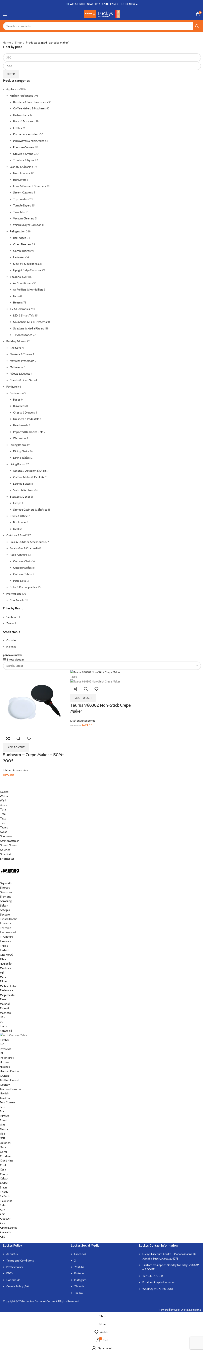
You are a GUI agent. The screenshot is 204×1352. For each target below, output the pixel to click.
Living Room (17, 464)
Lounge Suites (22, 483)
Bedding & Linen (16, 341)
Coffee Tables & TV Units (28, 477)
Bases (17, 399)
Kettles (17, 128)
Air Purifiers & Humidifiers (28, 289)
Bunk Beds (19, 406)
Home (7, 42)
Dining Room (18, 445)
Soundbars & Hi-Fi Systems (30, 322)
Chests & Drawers (24, 412)
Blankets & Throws (21, 354)
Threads (79, 1286)
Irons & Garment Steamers (29, 186)
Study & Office (19, 516)
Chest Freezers (22, 244)
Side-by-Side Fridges (26, 264)
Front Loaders (21, 173)
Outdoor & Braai (16, 535)
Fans (16, 296)
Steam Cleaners (23, 192)
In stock (11, 647)
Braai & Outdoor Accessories (27, 542)
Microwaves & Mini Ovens (28, 141)
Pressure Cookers (24, 147)
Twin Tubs (19, 212)
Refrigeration (18, 231)
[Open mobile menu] (5, 14)
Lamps (17, 503)
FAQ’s (9, 1273)
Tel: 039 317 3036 (153, 1276)
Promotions (13, 593)
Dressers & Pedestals (26, 419)
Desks (17, 529)
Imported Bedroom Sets (28, 432)
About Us (12, 1254)
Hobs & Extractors (24, 121)
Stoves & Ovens (23, 154)
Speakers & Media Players (28, 328)
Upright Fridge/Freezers (27, 270)
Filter (11, 74)
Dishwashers (21, 115)
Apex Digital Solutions (187, 1309)
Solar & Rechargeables (23, 587)
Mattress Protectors (22, 361)
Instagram (80, 1280)
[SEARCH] (197, 26)
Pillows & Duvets (20, 373)
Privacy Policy (14, 1267)
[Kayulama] (99, 1014)
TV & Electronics (20, 309)
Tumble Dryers (22, 205)
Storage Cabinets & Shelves (30, 509)
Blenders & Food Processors (30, 102)
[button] (16, 747)
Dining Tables (21, 457)
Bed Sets (15, 348)
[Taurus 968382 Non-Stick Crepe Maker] (95, 672)
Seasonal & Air (18, 277)
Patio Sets (19, 580)
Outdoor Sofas (22, 567)
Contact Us (13, 1280)
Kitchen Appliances (21, 95)
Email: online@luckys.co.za (158, 1282)
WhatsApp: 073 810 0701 (157, 1289)
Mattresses (17, 367)
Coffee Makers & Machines (29, 108)
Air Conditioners (23, 283)
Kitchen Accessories (25, 134)
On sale (11, 640)
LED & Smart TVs (23, 315)
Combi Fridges (22, 251)
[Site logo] (102, 14)
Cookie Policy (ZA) (17, 1286)
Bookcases (20, 522)
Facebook (80, 1254)
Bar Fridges (19, 238)
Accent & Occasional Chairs (30, 470)
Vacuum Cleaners (23, 218)
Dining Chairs (21, 451)
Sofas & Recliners (24, 490)
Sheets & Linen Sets (22, 380)
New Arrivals (17, 600)
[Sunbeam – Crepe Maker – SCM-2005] (34, 701)
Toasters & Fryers (23, 160)
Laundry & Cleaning (21, 167)
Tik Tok (78, 1293)
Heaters (18, 302)
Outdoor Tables (22, 574)
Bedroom (16, 393)
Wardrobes (19, 438)
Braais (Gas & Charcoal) (24, 548)
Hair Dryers (19, 180)
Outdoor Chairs (22, 561)
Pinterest (79, 1273)
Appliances (13, 89)
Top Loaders (21, 199)
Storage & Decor (20, 496)
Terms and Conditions (20, 1260)
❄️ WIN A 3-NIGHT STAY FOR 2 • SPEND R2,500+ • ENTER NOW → (102, 3)
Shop (18, 42)
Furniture (11, 386)
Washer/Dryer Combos (27, 225)
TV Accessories (22, 335)
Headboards (20, 425)
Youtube (79, 1267)
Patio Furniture (18, 554)
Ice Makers (19, 257)
